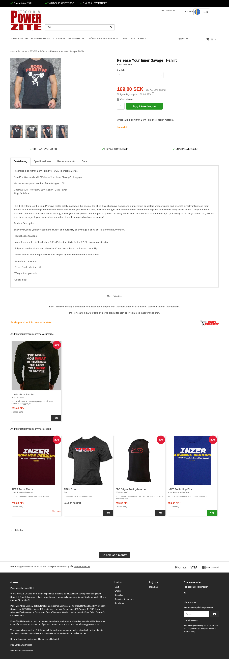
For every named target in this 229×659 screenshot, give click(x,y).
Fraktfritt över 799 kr (23, 3)
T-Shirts (43, 51)
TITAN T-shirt (70, 489)
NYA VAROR (59, 38)
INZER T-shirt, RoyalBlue (180, 489)
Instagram (153, 587)
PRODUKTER (20, 38)
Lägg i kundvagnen (144, 106)
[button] (153, 93)
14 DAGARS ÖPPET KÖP (61, 3)
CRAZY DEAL (128, 38)
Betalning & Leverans (124, 599)
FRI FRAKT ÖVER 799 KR (45, 149)
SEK (205, 12)
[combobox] (168, 11)
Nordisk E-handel (82, 566)
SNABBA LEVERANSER (94, 3)
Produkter (22, 51)
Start (116, 587)
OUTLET (143, 38)
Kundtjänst (119, 603)
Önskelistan (126, 99)
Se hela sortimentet (114, 555)
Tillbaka (18, 530)
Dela (84, 161)
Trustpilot (122, 127)
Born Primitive (124, 64)
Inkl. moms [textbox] (166, 11)
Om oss (117, 591)
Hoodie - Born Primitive (23, 394)
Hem (12, 51)
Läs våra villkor (191, 621)
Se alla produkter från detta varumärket (31, 322)
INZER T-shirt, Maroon (22, 489)
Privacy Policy (199, 629)
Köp (212, 512)
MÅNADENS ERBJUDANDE (103, 38)
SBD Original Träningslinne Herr (131, 489)
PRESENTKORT (77, 38)
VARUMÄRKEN (42, 38)
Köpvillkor (119, 595)
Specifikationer (42, 161)
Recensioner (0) (66, 161)
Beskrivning (20, 161)
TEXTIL (33, 51)
